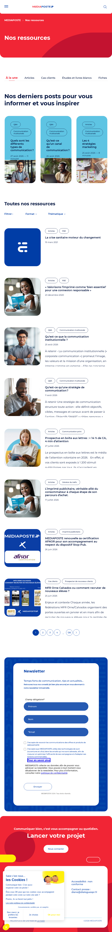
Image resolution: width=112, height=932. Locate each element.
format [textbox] (30, 214)
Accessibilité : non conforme (81, 883)
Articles (29, 77)
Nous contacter (56, 849)
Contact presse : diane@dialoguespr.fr (84, 890)
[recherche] (105, 7)
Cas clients (48, 77)
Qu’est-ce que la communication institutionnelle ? (67, 338)
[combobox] (31, 215)
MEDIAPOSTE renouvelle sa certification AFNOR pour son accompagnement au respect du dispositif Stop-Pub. (72, 541)
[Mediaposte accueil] (43, 7)
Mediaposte (12, 20)
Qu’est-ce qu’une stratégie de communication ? (64, 389)
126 (69, 632)
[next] (76, 632)
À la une (12, 77)
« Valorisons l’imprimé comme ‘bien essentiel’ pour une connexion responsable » (75, 289)
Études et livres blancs (77, 77)
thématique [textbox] (55, 214)
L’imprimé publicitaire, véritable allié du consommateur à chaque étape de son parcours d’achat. (71, 492)
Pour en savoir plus (39, 760)
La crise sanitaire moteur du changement (73, 237)
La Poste (41, 921)
